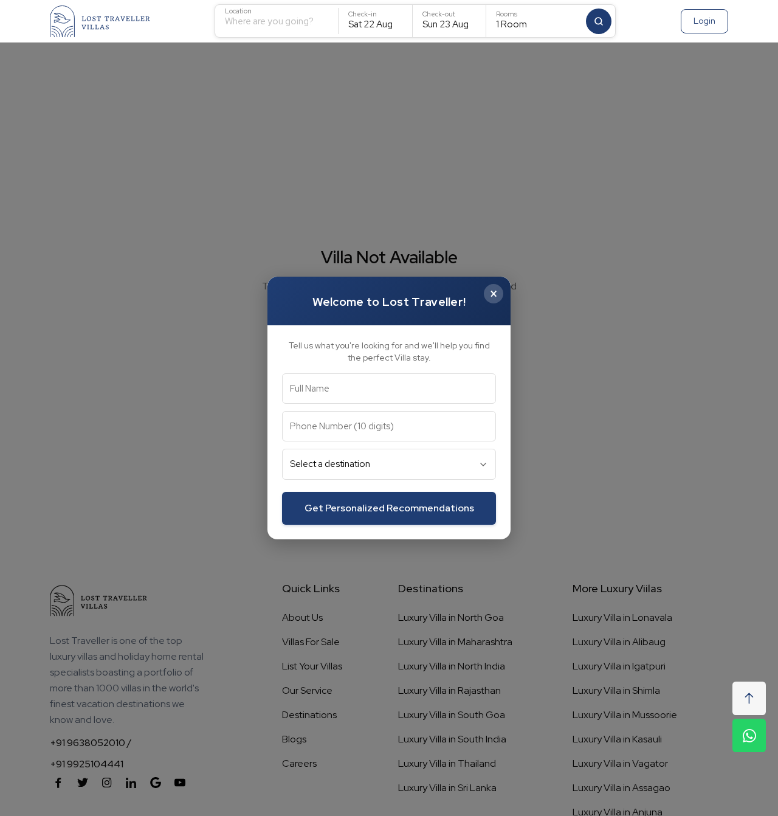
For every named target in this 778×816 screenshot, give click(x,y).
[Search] (598, 21)
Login (704, 20)
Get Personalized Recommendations (389, 508)
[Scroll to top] (749, 698)
